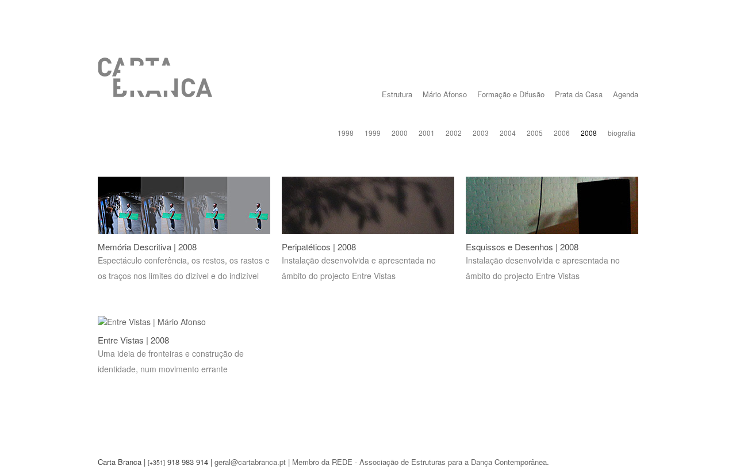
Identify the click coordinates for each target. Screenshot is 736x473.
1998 (346, 133)
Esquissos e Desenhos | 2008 (522, 247)
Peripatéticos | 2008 (319, 247)
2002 (454, 133)
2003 (481, 133)
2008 (589, 133)
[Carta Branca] (155, 86)
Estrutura (397, 94)
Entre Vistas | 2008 (133, 340)
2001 (427, 133)
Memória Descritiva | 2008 (147, 247)
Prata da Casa (579, 94)
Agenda (625, 94)
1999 (373, 133)
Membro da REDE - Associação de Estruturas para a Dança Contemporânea (419, 461)
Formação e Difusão (511, 94)
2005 (535, 133)
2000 (400, 133)
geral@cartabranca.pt (250, 461)
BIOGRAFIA (621, 133)
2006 (562, 133)
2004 (508, 133)
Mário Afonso (445, 94)
